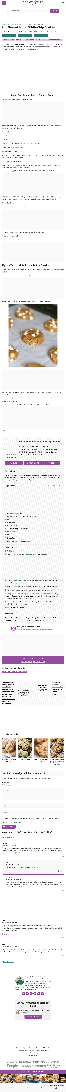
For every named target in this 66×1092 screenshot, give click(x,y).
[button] (63, 3)
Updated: (23, 31)
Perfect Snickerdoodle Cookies (9, 760)
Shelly (5, 31)
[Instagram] (31, 993)
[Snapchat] (42, 993)
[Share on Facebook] (25, 35)
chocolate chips (45, 165)
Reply (62, 856)
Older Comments (8, 837)
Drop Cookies (14, 671)
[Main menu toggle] (4, 3)
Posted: (10, 31)
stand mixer (18, 581)
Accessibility (38, 1087)
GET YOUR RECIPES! (33, 1016)
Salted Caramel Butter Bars (41, 760)
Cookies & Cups (6, 24)
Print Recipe (34, 463)
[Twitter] (27, 993)
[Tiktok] (38, 993)
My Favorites (29, 40)
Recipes (14, 24)
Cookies (19, 24)
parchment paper (30, 555)
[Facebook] (23, 993)
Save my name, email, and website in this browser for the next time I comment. (31, 818)
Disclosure (31, 1087)
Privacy (26, 1087)
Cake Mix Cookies (25, 759)
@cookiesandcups (24, 629)
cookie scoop (41, 269)
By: (3, 31)
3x (60, 485)
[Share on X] (41, 35)
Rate (15, 463)
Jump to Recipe (9, 40)
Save (19, 40)
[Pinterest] (34, 993)
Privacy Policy (17, 822)
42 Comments (38, 31)
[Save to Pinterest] (9, 35)
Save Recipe (27, 662)
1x (53, 485)
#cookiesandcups (50, 629)
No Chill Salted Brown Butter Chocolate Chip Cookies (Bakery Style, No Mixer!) (57, 762)
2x (56, 485)
